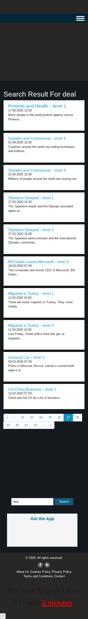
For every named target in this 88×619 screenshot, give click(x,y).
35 (50, 417)
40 (17, 425)
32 (22, 417)
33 (31, 417)
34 (40, 417)
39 (8, 425)
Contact (59, 576)
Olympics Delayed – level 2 (31, 230)
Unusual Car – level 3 (26, 357)
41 (26, 425)
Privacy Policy (62, 572)
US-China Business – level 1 (32, 389)
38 (77, 417)
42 (35, 425)
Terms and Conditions (38, 576)
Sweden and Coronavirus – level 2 (37, 138)
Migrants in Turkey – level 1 (31, 294)
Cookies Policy (40, 572)
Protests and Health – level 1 (37, 106)
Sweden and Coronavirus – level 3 (37, 170)
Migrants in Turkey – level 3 (31, 325)
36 (59, 417)
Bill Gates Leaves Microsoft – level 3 (38, 262)
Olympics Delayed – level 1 (31, 198)
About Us (22, 572)
